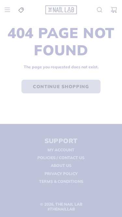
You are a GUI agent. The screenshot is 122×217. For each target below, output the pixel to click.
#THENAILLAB (61, 209)
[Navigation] (7, 10)
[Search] (99, 10)
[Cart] (114, 10)
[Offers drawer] (21, 10)
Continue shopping (61, 86)
